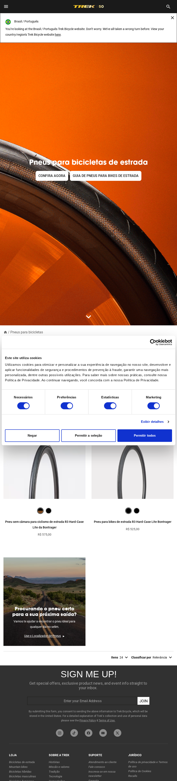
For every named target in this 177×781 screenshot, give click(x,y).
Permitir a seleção (88, 435)
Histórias (54, 762)
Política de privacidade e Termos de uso (148, 764)
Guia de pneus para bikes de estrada (106, 176)
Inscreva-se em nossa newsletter (101, 774)
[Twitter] (117, 733)
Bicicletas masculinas (22, 776)
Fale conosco (96, 766)
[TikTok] (74, 733)
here (58, 34)
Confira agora (51, 176)
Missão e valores (59, 766)
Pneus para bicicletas (26, 332)
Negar (32, 435)
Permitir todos (145, 435)
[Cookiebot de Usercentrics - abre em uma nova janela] (153, 342)
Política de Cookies (139, 771)
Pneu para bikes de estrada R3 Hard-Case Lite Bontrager (132, 521)
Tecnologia (55, 776)
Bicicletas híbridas (20, 771)
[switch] (67, 405)
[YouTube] (103, 733)
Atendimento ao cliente (102, 762)
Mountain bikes (18, 766)
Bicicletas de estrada (22, 762)
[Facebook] (88, 733)
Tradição (54, 771)
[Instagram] (59, 733)
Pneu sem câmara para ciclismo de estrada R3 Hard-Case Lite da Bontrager (44, 524)
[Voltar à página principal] (5, 332)
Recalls (132, 776)
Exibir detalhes (152, 422)
